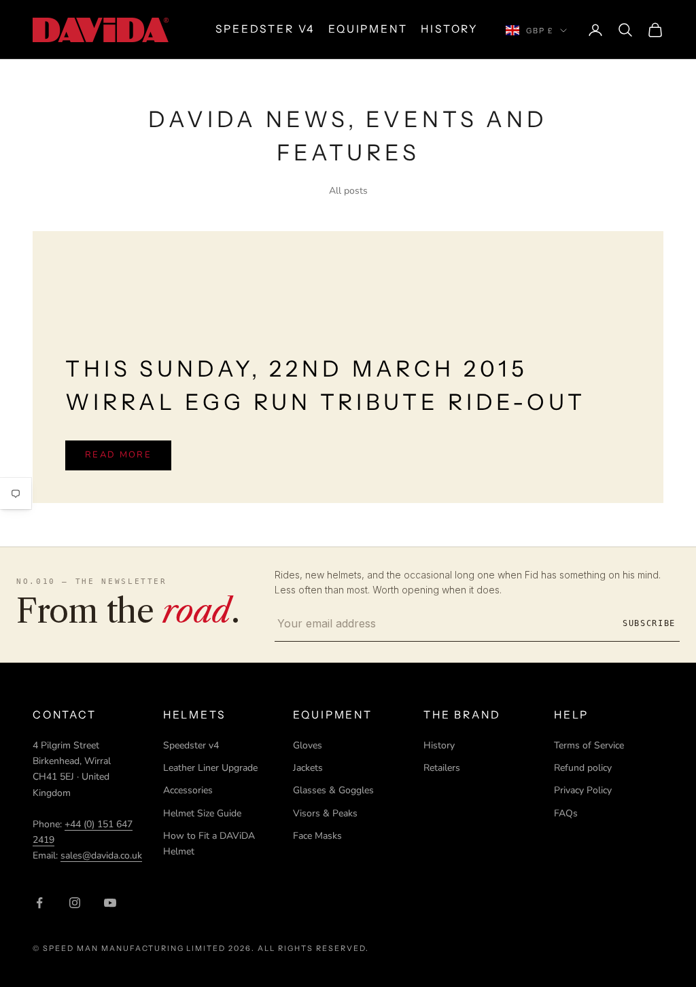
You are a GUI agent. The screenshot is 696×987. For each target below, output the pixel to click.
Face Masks (317, 835)
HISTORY (449, 28)
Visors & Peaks (325, 813)
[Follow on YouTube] (110, 903)
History (439, 745)
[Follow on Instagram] (75, 903)
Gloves (307, 745)
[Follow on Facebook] (39, 903)
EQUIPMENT (367, 28)
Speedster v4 (191, 745)
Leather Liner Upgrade (210, 767)
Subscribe (649, 623)
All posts (348, 190)
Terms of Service (589, 745)
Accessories (188, 790)
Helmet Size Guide (202, 813)
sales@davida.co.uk (101, 855)
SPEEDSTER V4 (265, 28)
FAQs (566, 813)
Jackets (308, 767)
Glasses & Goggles (333, 790)
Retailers (441, 767)
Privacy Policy (583, 790)
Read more (118, 455)
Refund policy (583, 767)
